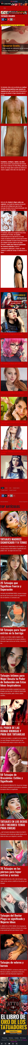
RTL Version (23, 1038)
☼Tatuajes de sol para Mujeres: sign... (12, 480)
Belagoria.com (13, 1040)
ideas (5, 8)
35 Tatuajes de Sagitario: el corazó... (12, 334)
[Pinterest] (8, 19)
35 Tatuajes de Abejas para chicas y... (12, 363)
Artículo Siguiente (23, 501)
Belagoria (14, 1)
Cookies (17, 1038)
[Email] (11, 19)
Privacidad (4, 1038)
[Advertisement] (14, 72)
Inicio (2, 8)
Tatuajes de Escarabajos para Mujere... (12, 392)
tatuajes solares (5, 490)
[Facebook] (2, 19)
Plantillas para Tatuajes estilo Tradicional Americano (13, 423)
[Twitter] (5, 19)
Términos (11, 1038)
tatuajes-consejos (12, 490)
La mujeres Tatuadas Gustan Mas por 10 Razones (13, 452)
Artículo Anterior (4, 501)
